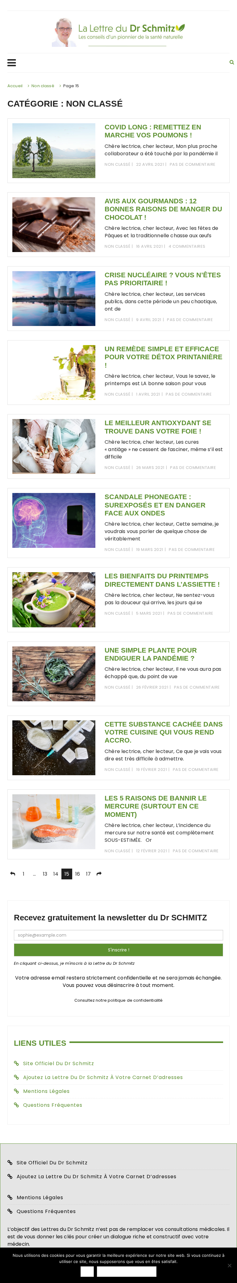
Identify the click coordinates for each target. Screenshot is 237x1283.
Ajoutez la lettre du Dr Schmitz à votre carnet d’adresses (103, 1077)
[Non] (229, 1265)
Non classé (117, 164)
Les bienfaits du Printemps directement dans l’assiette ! (162, 580)
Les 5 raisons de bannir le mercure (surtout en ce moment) (156, 806)
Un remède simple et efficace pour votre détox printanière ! (163, 357)
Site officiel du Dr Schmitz (58, 1063)
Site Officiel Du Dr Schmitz (52, 1162)
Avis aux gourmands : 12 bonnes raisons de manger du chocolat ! (163, 209)
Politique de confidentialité (126, 1271)
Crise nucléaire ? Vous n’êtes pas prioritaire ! (163, 279)
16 (77, 874)
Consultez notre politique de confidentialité (118, 1000)
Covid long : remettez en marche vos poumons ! (153, 131)
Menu (112, 62)
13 (45, 874)
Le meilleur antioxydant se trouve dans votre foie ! (158, 427)
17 (88, 874)
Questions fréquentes (52, 1105)
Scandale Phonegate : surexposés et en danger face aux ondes (155, 505)
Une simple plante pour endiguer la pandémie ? (151, 654)
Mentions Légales (46, 1091)
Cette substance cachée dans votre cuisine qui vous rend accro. (164, 732)
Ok (87, 1271)
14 (55, 874)
